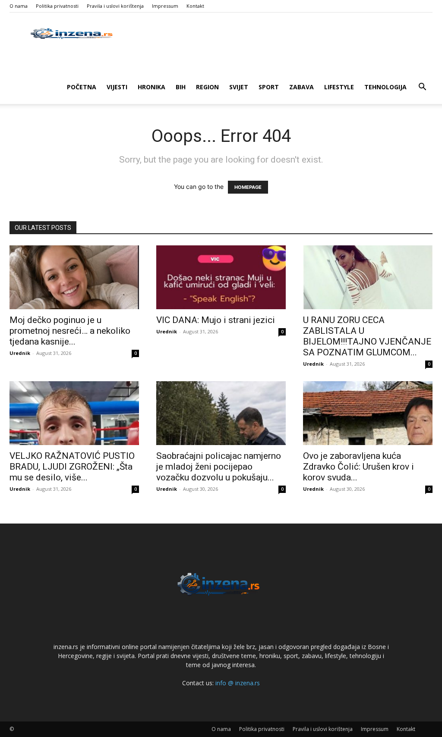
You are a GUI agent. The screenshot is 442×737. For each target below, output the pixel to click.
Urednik (19, 353)
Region (207, 87)
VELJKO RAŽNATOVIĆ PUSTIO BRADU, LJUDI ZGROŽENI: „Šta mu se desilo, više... (72, 467)
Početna (81, 87)
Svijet (238, 87)
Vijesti (117, 87)
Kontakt (195, 6)
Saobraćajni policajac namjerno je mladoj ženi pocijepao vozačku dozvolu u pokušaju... (218, 467)
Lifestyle (339, 87)
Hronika (151, 87)
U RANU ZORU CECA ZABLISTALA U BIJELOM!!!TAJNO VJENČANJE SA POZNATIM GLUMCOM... (367, 336)
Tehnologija (385, 87)
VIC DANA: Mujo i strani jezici (215, 320)
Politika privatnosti (57, 6)
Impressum (165, 6)
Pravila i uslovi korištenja (115, 6)
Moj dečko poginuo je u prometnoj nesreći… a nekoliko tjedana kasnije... (69, 331)
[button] (422, 88)
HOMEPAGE (248, 187)
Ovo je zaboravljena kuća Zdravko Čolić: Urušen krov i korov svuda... (358, 467)
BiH (181, 87)
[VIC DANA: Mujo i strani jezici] (221, 277)
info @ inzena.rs (237, 683)
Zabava (301, 87)
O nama (18, 6)
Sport (269, 87)
